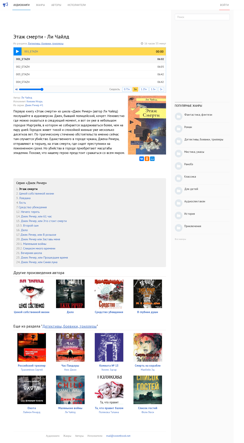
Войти (224, 5)
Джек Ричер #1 (34, 105)
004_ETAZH (90, 82)
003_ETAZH (90, 74)
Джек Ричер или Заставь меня (40, 239)
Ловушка (24, 198)
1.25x (144, 89)
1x (135, 89)
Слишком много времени (39, 248)
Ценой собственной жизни (36, 193)
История (189, 213)
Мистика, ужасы (194, 152)
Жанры (40, 5)
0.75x (127, 89)
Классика (190, 176)
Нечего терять (30, 212)
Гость (22, 202)
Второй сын (31, 225)
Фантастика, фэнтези (198, 114)
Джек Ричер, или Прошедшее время (44, 257)
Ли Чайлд (26, 97)
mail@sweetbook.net (118, 435)
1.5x (153, 89)
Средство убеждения (33, 207)
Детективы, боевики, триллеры (45, 43)
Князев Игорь (35, 101)
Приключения (192, 226)
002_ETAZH (90, 66)
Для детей (191, 189)
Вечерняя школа (31, 253)
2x (161, 89)
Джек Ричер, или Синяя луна (39, 262)
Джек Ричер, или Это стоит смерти (44, 221)
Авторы (56, 5)
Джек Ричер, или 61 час (36, 216)
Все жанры (180, 239)
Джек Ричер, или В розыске (38, 234)
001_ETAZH (90, 59)
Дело (24, 230)
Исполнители (77, 5)
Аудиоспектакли (194, 201)
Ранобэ (188, 164)
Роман (188, 127)
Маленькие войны (34, 244)
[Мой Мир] (152, 158)
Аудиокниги (21, 5)
